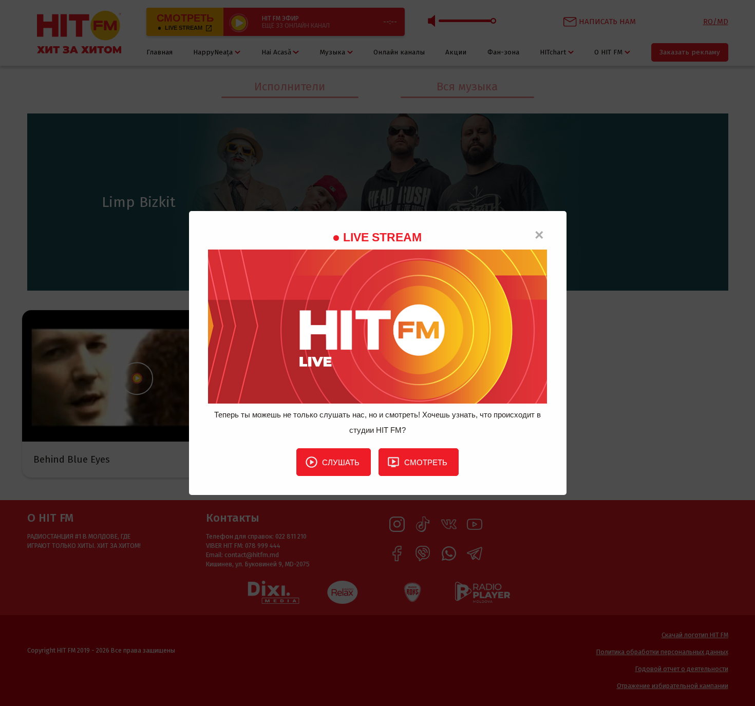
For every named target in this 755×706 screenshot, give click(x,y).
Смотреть (425, 462)
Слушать (341, 462)
